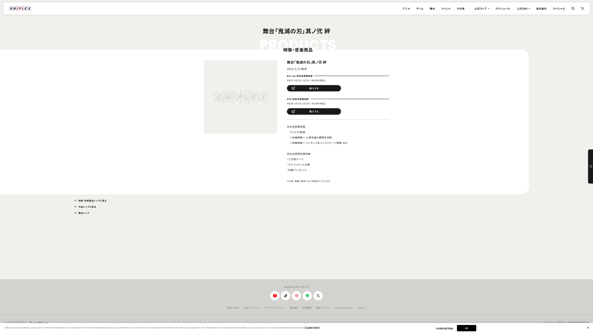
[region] (296, 328)
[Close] (588, 327)
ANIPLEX (20, 8)
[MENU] (582, 8)
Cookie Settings (344, 307)
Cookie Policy (312, 327)
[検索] (573, 8)
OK (466, 328)
